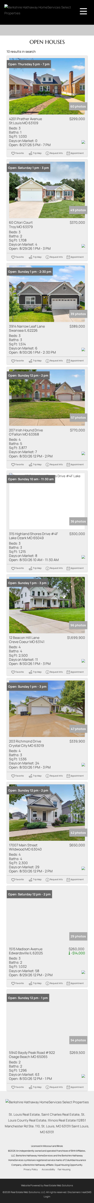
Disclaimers (74, 1192)
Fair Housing (64, 1169)
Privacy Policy (31, 1169)
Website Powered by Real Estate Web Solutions (47, 1185)
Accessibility (48, 1169)
